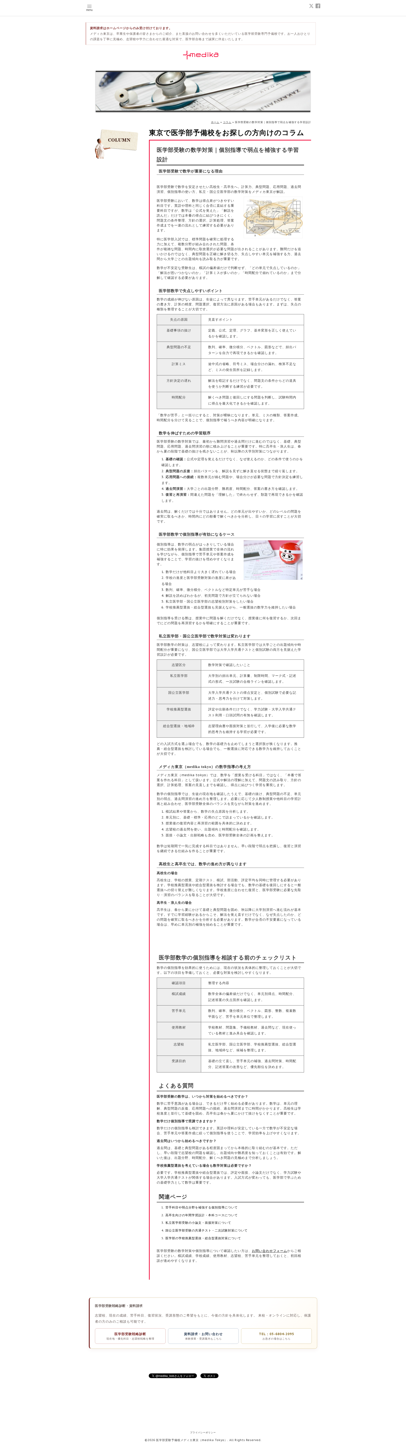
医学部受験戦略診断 (130, 1336)
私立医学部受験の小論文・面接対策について (198, 1222)
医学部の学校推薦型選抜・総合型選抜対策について (203, 1238)
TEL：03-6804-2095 (276, 1336)
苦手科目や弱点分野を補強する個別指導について (201, 1207)
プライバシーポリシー (203, 1432)
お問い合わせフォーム (269, 1251)
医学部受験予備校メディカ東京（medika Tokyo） (191, 1440)
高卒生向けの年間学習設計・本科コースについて (201, 1215)
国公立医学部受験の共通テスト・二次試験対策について (206, 1230)
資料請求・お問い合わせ (203, 1336)
